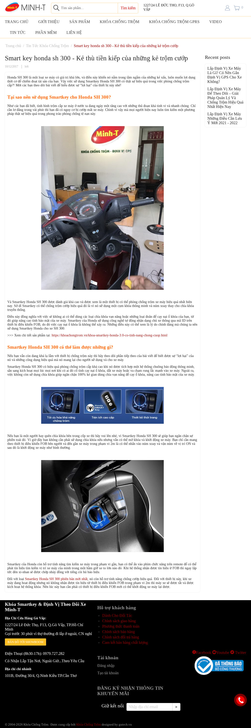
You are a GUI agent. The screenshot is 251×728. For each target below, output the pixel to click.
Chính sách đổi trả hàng (120, 637)
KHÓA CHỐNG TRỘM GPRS (174, 22)
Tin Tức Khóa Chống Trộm (47, 46)
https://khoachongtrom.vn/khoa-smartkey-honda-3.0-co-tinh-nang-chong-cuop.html (109, 335)
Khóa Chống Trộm (88, 724)
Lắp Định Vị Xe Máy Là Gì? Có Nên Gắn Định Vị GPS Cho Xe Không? (224, 75)
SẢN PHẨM (79, 22)
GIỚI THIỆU (49, 22)
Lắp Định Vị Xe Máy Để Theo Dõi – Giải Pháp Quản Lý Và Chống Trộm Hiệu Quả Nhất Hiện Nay (225, 98)
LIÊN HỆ (74, 32)
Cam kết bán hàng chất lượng (125, 642)
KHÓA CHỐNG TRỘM (119, 22)
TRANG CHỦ (16, 22)
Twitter (240, 652)
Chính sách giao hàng (119, 621)
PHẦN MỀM (46, 32)
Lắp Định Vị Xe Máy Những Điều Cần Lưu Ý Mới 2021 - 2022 (224, 118)
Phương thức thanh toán (120, 626)
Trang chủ (13, 46)
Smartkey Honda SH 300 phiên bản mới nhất (56, 579)
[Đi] (176, 707)
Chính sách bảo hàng (118, 632)
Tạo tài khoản (108, 673)
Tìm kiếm (128, 8)
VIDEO (215, 22)
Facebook (203, 652)
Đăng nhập (105, 665)
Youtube (222, 652)
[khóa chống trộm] (25, 7)
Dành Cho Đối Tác (117, 615)
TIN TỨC (17, 32)
